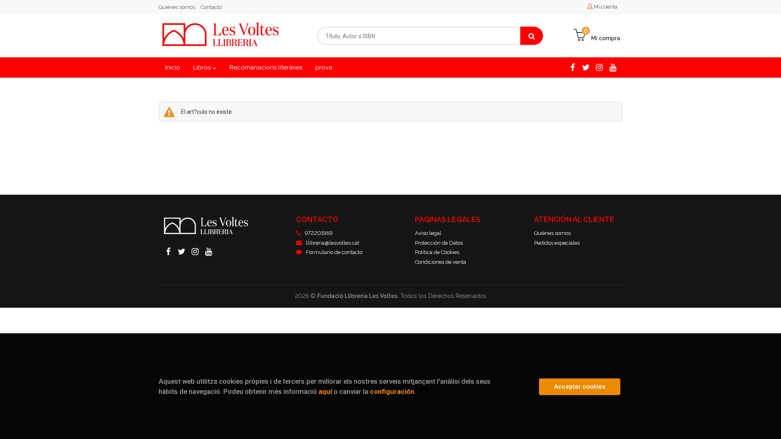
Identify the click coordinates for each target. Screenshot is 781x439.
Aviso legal (428, 233)
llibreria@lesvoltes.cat (332, 243)
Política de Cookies (437, 252)
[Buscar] (531, 36)
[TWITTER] (586, 67)
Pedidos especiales (557, 243)
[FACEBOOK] (572, 67)
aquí (325, 391)
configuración (392, 391)
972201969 (319, 233)
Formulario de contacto (334, 252)
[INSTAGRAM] (599, 67)
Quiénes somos (177, 7)
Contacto (211, 7)
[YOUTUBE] (613, 67)
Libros (202, 67)
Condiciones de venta (440, 262)
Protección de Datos (439, 243)
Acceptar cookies (579, 386)
